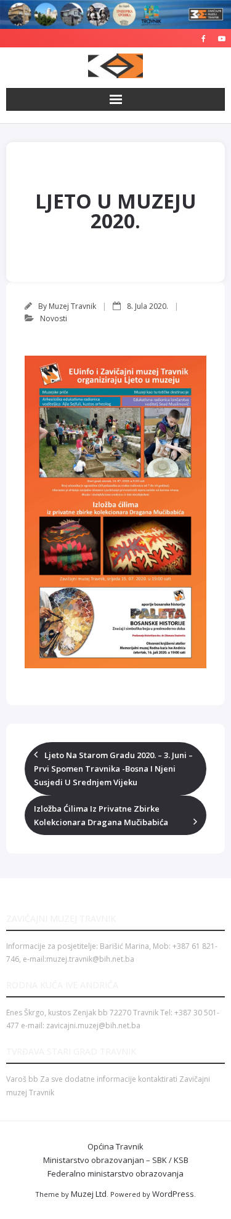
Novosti (53, 318)
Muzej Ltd (89, 1193)
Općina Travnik (115, 1146)
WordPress (173, 1193)
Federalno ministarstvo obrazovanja (115, 1173)
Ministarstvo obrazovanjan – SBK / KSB (115, 1159)
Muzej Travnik (72, 306)
